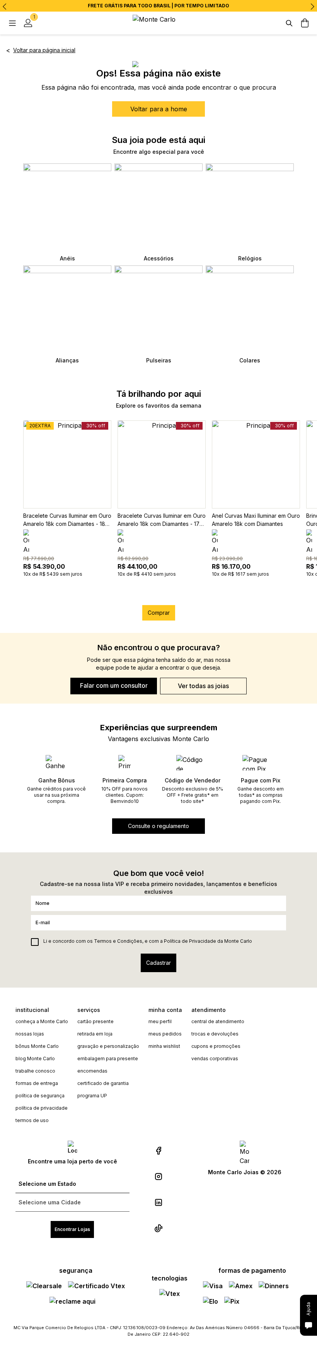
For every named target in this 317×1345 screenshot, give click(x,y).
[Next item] (312, 6)
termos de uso (32, 1120)
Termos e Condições (118, 941)
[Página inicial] (158, 23)
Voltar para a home (158, 109)
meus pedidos (165, 1034)
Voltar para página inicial (44, 50)
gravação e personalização (108, 1046)
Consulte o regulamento (158, 826)
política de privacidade (41, 1108)
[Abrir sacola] (304, 23)
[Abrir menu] (12, 23)
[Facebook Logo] (158, 1150)
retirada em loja (94, 1034)
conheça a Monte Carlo (41, 1021)
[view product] (67, 464)
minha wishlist (164, 1046)
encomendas (92, 1071)
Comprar (159, 612)
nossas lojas (29, 1034)
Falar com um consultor (114, 685)
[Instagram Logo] (158, 1176)
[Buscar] (289, 23)
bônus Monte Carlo (37, 1046)
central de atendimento (217, 1021)
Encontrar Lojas (72, 1229)
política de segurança (40, 1095)
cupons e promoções (215, 1046)
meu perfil (160, 1021)
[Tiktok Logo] (158, 1228)
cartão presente (95, 1021)
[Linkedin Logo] (158, 1202)
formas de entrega (36, 1083)
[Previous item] (4, 6)
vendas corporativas (214, 1058)
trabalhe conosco (35, 1071)
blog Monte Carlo (35, 1058)
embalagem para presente (107, 1058)
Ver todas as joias (203, 686)
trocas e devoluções (215, 1034)
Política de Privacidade (190, 941)
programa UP (92, 1095)
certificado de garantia (103, 1083)
